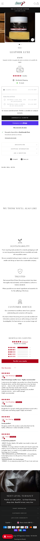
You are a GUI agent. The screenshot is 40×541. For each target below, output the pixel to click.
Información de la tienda (10, 138)
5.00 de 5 (25, 342)
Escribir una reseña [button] (20, 361)
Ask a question (20, 153)
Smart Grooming (19, 508)
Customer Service (19, 513)
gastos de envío (18, 60)
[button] (17, 76)
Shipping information (20, 149)
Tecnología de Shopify (20, 539)
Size (20, 66)
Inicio (19, 48)
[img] (6, 373)
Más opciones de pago (20, 127)
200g (19, 70)
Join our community (19, 518)
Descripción (20, 144)
